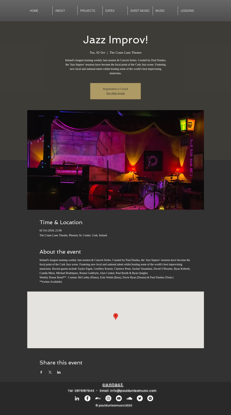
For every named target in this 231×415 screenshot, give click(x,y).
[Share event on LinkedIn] (59, 372)
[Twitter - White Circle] (140, 398)
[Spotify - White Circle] (150, 398)
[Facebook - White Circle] (87, 398)
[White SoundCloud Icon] (129, 398)
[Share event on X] (50, 372)
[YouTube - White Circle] (119, 398)
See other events (115, 93)
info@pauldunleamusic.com (133, 391)
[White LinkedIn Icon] (77, 398)
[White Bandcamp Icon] (98, 398)
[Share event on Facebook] (41, 372)
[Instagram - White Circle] (108, 398)
